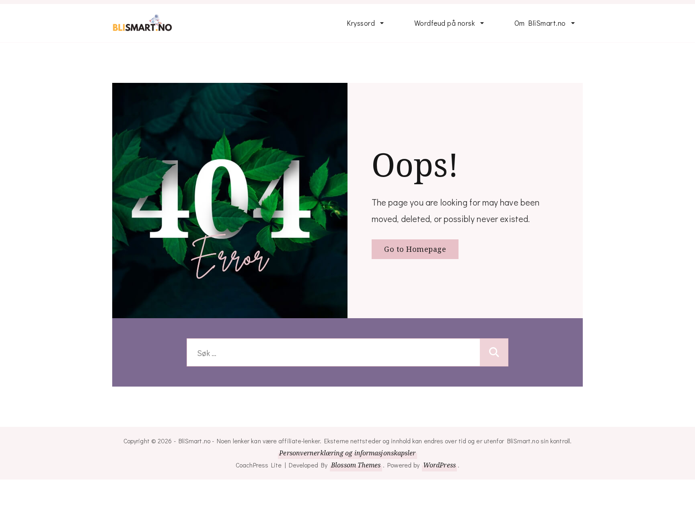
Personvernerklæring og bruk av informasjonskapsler (552, 70)
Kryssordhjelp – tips (378, 94)
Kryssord (361, 23)
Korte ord (429, 198)
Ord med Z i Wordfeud (550, 449)
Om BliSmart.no (540, 23)
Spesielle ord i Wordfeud (436, 227)
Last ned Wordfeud (445, 105)
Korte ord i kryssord (378, 141)
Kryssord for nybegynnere (367, 65)
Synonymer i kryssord (381, 164)
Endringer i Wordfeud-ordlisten (550, 303)
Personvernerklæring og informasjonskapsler (347, 453)
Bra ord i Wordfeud (444, 175)
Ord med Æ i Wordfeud (551, 472)
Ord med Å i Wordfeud (550, 519)
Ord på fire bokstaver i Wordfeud (551, 280)
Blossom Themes (355, 465)
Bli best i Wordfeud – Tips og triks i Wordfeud (447, 70)
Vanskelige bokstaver (448, 324)
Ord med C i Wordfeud (550, 332)
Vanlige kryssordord (378, 117)
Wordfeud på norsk (444, 23)
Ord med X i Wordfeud (549, 402)
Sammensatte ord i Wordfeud (445, 261)
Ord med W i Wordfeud (551, 379)
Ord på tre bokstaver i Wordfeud (550, 246)
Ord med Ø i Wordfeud (550, 495)
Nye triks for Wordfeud (450, 151)
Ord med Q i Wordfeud (550, 355)
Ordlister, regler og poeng (444, 295)
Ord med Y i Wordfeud (549, 425)
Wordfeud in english (445, 128)
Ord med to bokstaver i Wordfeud (552, 212)
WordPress (439, 465)
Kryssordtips (367, 187)
